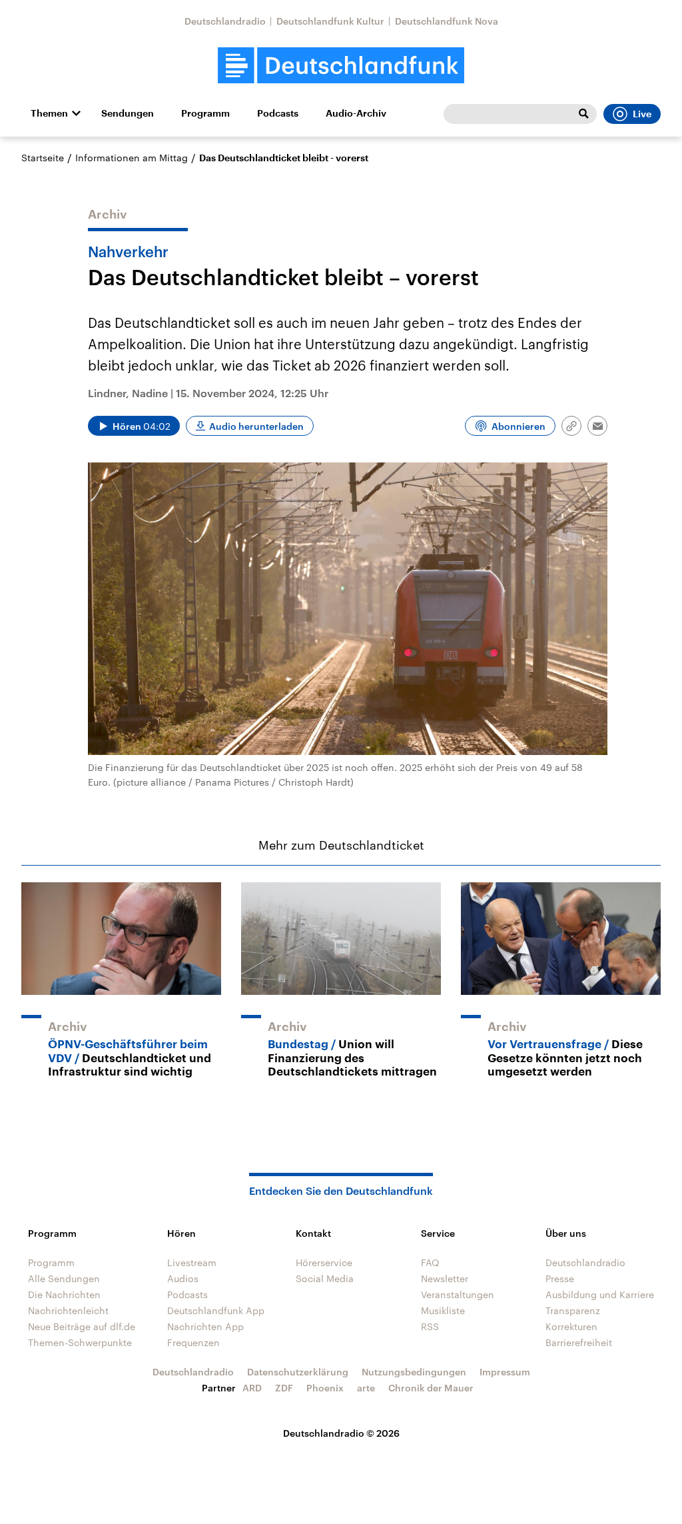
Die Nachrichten (64, 1294)
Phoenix (325, 1387)
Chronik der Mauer (431, 1387)
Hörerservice (324, 1262)
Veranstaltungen (457, 1294)
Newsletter (444, 1278)
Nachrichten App (205, 1326)
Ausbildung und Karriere (599, 1294)
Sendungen (127, 113)
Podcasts (277, 113)
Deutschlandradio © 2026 (341, 1433)
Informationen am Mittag (131, 157)
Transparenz (572, 1310)
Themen (49, 113)
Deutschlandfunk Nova (446, 21)
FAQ (430, 1262)
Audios (182, 1278)
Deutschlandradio (225, 21)
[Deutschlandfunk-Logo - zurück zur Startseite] (341, 65)
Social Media (325, 1278)
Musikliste (443, 1310)
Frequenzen (193, 1342)
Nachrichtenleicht (68, 1310)
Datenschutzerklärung (297, 1371)
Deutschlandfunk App (215, 1310)
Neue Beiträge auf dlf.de (81, 1326)
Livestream (191, 1262)
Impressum (505, 1371)
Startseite (42, 157)
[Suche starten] (583, 114)
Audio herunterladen (256, 426)
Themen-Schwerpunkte (80, 1342)
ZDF (284, 1387)
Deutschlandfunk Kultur (330, 21)
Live (642, 114)
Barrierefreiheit (578, 1342)
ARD (252, 1387)
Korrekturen (571, 1326)
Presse (559, 1278)
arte (366, 1387)
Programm (205, 113)
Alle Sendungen (64, 1278)
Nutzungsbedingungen (414, 1371)
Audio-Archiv (356, 113)
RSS (430, 1326)
